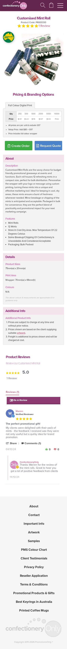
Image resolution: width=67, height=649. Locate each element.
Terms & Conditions (34, 584)
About (33, 506)
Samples (34, 541)
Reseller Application (34, 576)
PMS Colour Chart (34, 550)
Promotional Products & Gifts (34, 593)
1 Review (44, 26)
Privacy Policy (34, 567)
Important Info (34, 524)
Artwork (34, 532)
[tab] (12, 392)
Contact (34, 515)
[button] (33, 400)
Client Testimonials (34, 558)
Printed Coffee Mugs (34, 610)
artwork (21, 333)
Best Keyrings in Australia (34, 602)
